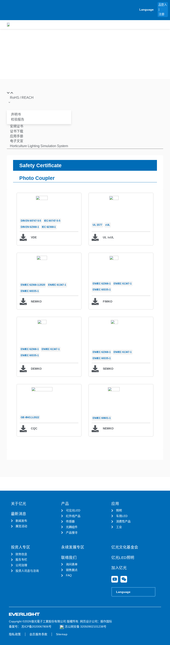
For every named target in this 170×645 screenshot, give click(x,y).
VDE (34, 237)
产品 (65, 504)
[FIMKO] (95, 301)
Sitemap (62, 634)
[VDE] (23, 237)
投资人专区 (20, 547)
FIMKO (107, 301)
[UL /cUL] (95, 237)
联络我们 (68, 558)
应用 (115, 504)
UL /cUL (108, 237)
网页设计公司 (88, 621)
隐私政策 (15, 634)
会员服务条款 (38, 634)
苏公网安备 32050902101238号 (85, 626)
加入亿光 (119, 568)
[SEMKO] (95, 368)
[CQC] (23, 428)
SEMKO (108, 368)
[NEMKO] (23, 301)
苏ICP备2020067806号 (36, 626)
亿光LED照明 (122, 558)
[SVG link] (24, 614)
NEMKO (36, 301)
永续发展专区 (72, 547)
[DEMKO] (23, 368)
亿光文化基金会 (124, 547)
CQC (34, 428)
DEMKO (36, 368)
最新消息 (18, 514)
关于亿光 (18, 504)
